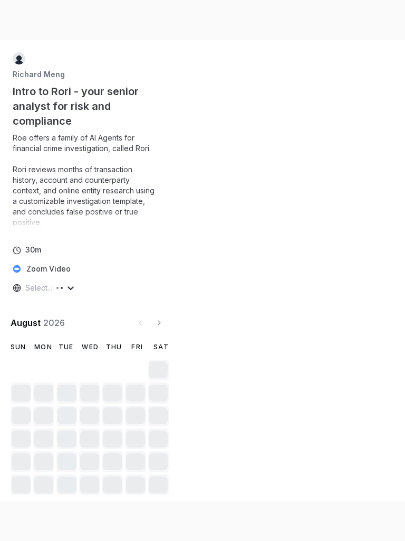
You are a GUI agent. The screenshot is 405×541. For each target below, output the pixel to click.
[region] (90, 180)
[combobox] (26, 288)
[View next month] (159, 322)
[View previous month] (140, 322)
